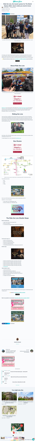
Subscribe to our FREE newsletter (19, 292)
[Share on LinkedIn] (5, 14)
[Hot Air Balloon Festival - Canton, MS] (17, 209)
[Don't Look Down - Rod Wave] (17, 253)
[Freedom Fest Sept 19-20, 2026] (17, 438)
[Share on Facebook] (3, 14)
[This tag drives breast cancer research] (17, 304)
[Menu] (32, 1)
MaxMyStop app (18, 138)
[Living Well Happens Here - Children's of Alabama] (17, 428)
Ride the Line (4, 107)
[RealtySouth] (17, 100)
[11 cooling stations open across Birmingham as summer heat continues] (9, 396)
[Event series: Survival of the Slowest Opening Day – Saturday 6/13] (9, 370)
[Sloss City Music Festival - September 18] (17, 231)
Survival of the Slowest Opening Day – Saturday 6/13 (18, 371)
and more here (5, 266)
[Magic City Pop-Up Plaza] (17, 282)
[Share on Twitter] (8, 14)
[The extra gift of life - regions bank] (17, 127)
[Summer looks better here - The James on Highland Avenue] (17, 316)
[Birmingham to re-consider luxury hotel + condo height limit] (9, 410)
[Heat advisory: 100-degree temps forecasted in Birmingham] (25, 396)
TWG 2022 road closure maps (22, 107)
